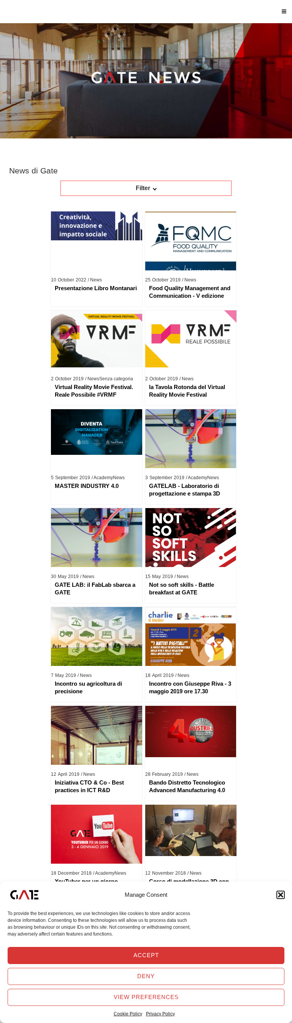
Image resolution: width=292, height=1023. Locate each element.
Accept (146, 955)
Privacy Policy (160, 1014)
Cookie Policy (128, 1014)
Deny (146, 976)
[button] (280, 895)
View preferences (146, 997)
